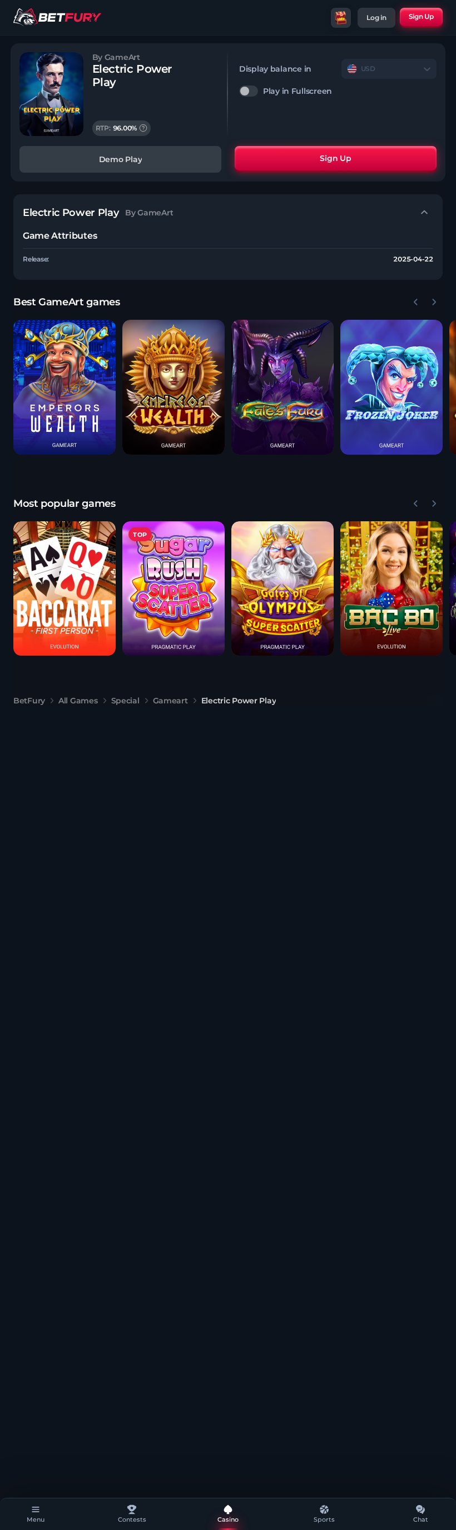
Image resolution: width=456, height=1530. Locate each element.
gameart (170, 701)
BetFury (29, 701)
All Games (77, 701)
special (125, 701)
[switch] (338, 91)
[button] (64, 387)
